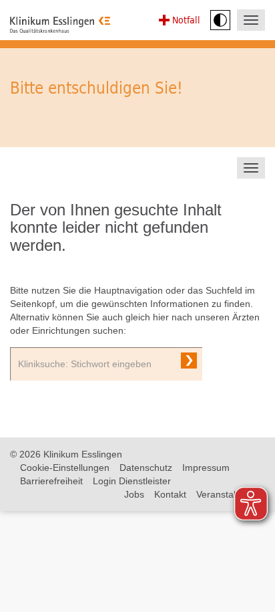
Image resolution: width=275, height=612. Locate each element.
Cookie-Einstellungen (64, 467)
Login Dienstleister (132, 481)
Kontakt (170, 494)
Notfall (186, 20)
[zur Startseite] (60, 25)
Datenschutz (145, 467)
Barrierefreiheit (51, 481)
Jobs (134, 494)
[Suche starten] (189, 360)
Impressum (206, 467)
